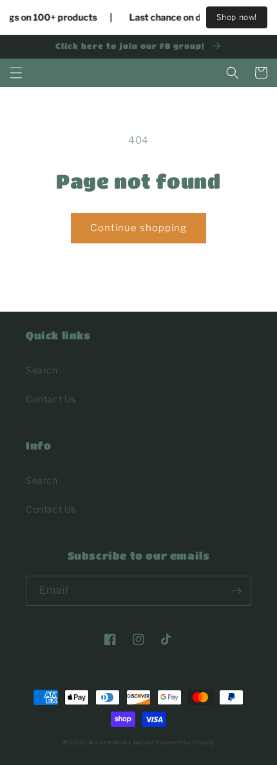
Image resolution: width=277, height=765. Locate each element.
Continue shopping (138, 228)
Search (42, 369)
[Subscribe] (236, 591)
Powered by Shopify (185, 742)
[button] (16, 73)
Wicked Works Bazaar (120, 742)
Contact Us (51, 398)
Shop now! (236, 17)
